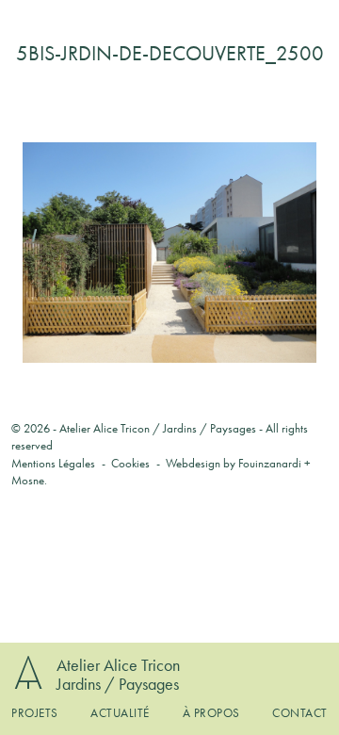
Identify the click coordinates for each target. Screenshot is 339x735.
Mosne (27, 480)
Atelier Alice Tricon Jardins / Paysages (118, 674)
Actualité (120, 713)
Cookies (130, 463)
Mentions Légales (53, 463)
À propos (211, 713)
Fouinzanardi (269, 463)
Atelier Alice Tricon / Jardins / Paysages (157, 428)
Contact (300, 713)
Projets (34, 713)
